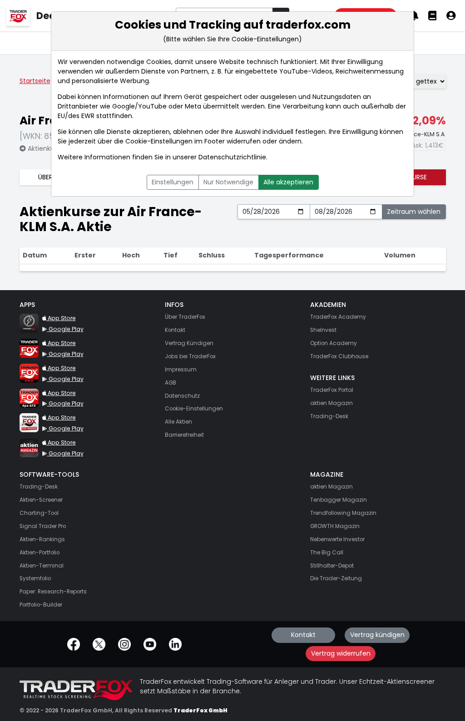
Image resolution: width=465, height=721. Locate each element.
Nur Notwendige (228, 182)
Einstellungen (172, 182)
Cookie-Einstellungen (159, 141)
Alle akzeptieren (288, 182)
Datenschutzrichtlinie (232, 157)
